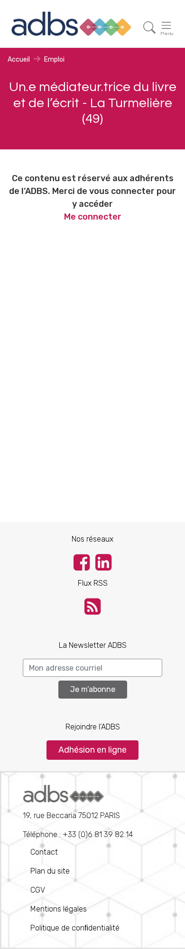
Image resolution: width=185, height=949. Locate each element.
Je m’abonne (92, 689)
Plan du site (50, 870)
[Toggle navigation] (149, 27)
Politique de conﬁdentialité (75, 927)
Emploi (54, 59)
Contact (44, 852)
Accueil (19, 59)
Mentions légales (58, 908)
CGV (37, 889)
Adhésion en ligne (92, 750)
